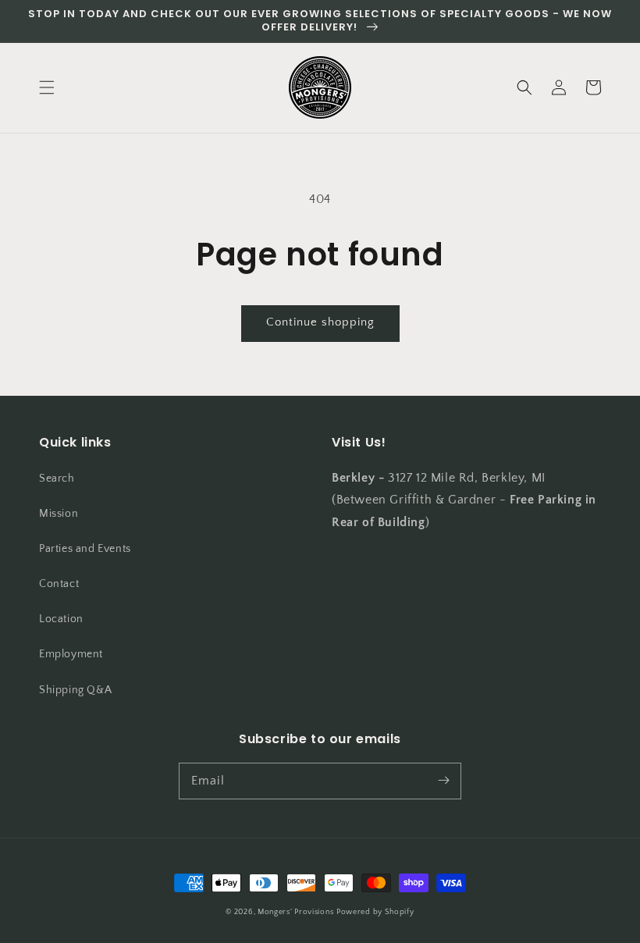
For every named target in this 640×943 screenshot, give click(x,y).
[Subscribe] (443, 780)
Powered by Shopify (375, 912)
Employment (71, 654)
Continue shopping (320, 322)
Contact (59, 584)
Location (61, 619)
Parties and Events (85, 549)
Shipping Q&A (75, 690)
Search (57, 478)
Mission (58, 513)
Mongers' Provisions (295, 912)
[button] (47, 87)
